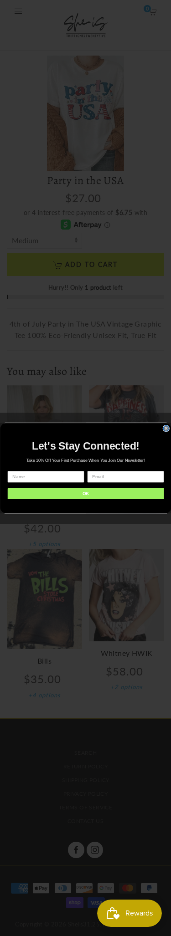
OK (85, 493)
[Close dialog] (166, 428)
